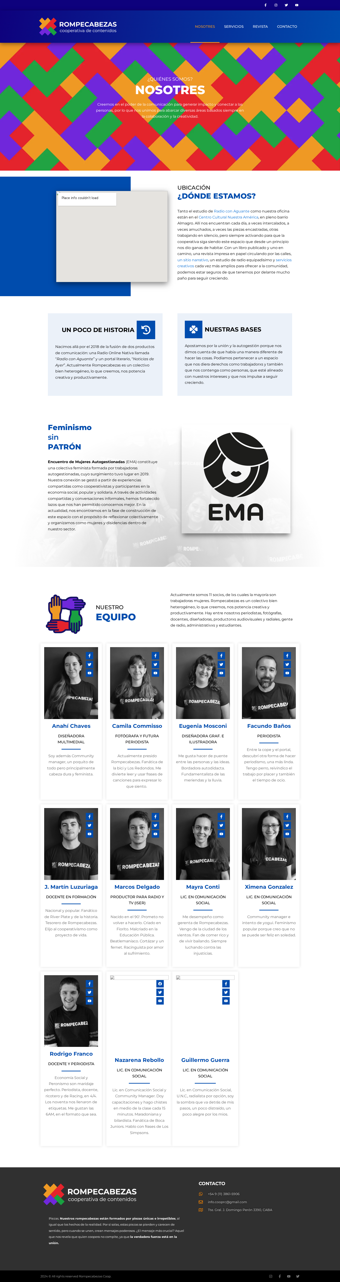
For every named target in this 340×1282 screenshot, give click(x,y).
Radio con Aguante (232, 211)
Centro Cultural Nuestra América (228, 217)
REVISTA (260, 26)
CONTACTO (287, 26)
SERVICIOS (234, 26)
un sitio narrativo (192, 260)
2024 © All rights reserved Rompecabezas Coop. (75, 1276)
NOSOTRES (205, 26)
